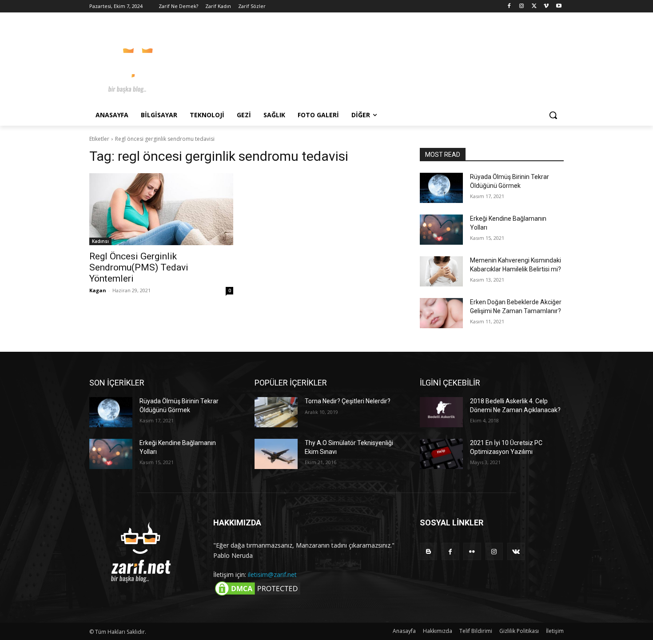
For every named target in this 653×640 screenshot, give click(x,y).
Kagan (97, 290)
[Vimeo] (546, 6)
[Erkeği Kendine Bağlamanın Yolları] (441, 230)
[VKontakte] (516, 551)
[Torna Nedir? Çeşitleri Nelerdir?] (276, 412)
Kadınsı (100, 241)
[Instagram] (522, 6)
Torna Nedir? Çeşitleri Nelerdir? (347, 401)
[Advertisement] (393, 62)
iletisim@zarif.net (272, 574)
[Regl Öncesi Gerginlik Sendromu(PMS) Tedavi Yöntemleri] (161, 209)
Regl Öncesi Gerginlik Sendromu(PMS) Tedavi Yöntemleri (138, 267)
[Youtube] (558, 6)
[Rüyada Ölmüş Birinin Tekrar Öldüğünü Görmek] (441, 188)
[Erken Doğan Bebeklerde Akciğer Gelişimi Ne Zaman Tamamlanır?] (441, 313)
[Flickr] (472, 551)
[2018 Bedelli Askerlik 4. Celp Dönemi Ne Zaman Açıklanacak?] (441, 412)
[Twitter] (534, 6)
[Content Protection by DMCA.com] (257, 595)
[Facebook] (509, 6)
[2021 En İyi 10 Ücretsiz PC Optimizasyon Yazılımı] (441, 454)
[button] (553, 115)
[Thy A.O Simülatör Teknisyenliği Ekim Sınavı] (276, 454)
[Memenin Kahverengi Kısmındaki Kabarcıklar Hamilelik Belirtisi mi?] (441, 271)
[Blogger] (428, 551)
